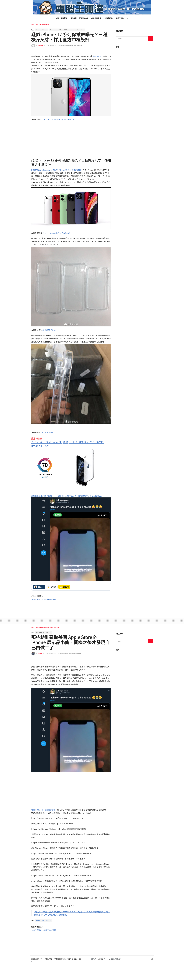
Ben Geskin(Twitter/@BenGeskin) (58, 119)
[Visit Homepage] (92, 7)
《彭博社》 (97, 56)
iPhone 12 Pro (64, 30)
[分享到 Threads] (105, 52)
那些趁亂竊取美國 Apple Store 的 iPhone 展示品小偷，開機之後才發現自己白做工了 (67, 495)
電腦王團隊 (120, 18)
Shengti (40, 45)
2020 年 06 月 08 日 (52, 45)
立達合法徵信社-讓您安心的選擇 (43, 599)
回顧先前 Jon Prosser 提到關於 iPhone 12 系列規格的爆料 (56, 170)
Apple (38, 30)
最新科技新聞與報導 (42, 25)
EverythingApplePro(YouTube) (56, 233)
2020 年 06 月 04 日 (51, 653)
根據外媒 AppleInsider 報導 (43, 809)
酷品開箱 (74, 18)
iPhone (44, 30)
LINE (109, 51)
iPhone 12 (53, 30)
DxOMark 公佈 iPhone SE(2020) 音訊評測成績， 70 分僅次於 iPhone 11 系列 (67, 444)
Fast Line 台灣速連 (109, 959)
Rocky (40, 653)
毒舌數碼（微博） (49, 330)
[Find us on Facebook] (149, 959)
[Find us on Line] (152, 959)
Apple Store (40, 633)
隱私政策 (93, 959)
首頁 (57, 18)
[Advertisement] (71, 607)
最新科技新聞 (78, 45)
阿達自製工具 (83, 18)
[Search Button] (127, 18)
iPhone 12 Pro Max (77, 30)
